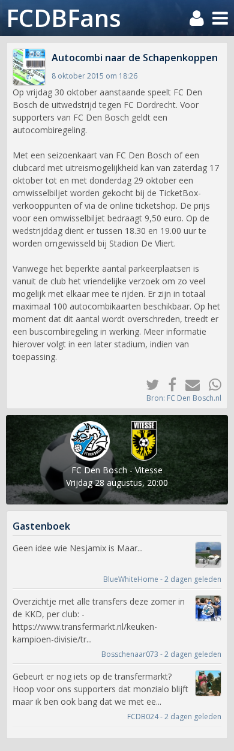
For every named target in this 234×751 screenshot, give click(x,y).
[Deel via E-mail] (188, 384)
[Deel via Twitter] (148, 384)
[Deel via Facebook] (167, 384)
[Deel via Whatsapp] (210, 384)
